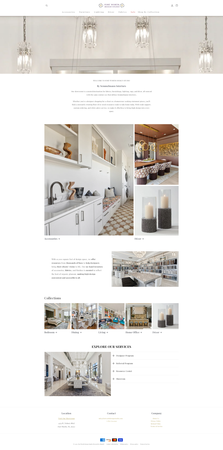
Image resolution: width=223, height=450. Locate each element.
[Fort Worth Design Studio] (111, 6)
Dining (75, 332)
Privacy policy (134, 444)
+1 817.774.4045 (111, 421)
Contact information (112, 444)
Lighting (99, 12)
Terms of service (145, 444)
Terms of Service (157, 426)
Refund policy (124, 444)
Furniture (84, 12)
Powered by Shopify (98, 444)
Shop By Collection (149, 12)
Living (102, 332)
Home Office (133, 332)
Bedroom (49, 332)
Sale (133, 12)
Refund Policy (156, 424)
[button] (46, 5)
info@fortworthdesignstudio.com (111, 419)
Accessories (68, 12)
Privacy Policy (156, 421)
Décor (111, 12)
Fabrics (123, 12)
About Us (156, 419)
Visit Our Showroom (66, 418)
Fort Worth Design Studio (85, 444)
